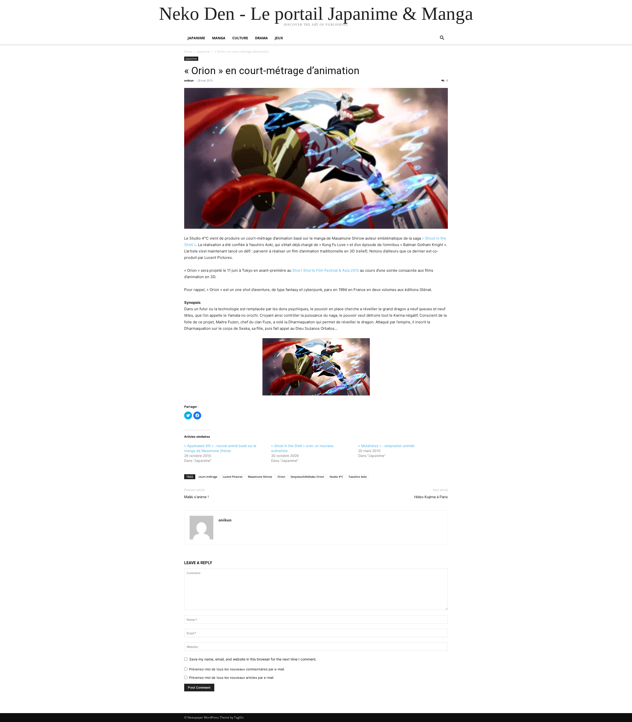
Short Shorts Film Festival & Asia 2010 (325, 270)
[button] (442, 38)
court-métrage (207, 476)
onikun (189, 80)
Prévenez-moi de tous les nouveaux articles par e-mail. (231, 678)
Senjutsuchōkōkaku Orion (307, 476)
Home (188, 51)
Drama (261, 38)
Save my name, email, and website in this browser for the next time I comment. (252, 659)
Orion (281, 476)
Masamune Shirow (260, 476)
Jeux (279, 38)
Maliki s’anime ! (196, 497)
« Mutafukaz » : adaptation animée (386, 446)
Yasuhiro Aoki (358, 476)
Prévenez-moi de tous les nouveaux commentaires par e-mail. (237, 669)
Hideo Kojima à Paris (431, 497)
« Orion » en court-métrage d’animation (271, 71)
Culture (240, 38)
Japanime (196, 38)
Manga (218, 38)
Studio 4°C (336, 476)
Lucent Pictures (232, 476)
